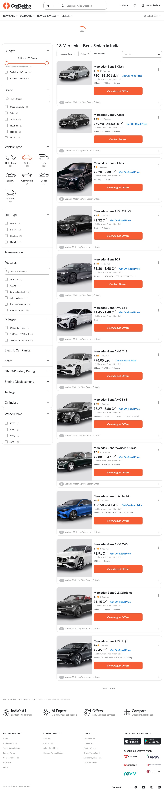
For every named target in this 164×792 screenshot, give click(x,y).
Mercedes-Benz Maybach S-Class (115, 448)
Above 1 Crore (19, 78)
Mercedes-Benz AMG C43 (110, 351)
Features (11, 262)
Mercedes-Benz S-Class (109, 163)
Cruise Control (20, 291)
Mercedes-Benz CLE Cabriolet (113, 592)
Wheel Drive (13, 414)
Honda (15, 131)
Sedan (27, 163)
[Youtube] (143, 787)
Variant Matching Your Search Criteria (80, 247)
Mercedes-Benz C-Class (109, 114)
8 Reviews (104, 549)
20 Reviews (105, 71)
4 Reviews (104, 404)
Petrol (15, 229)
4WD (14, 435)
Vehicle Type (13, 147)
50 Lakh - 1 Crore (20, 72)
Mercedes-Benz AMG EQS (110, 641)
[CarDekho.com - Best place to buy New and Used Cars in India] (17, 5)
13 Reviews (105, 215)
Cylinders (11, 402)
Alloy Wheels (19, 298)
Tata (14, 113)
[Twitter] (136, 787)
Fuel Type (11, 215)
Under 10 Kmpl (19, 327)
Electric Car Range (17, 350)
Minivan (10, 198)
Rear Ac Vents (19, 310)
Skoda (15, 138)
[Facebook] (129, 787)
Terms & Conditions (11, 748)
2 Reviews (102, 167)
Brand (9, 90)
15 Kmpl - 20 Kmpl (21, 334)
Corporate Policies (11, 758)
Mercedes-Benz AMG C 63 (110, 544)
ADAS (15, 285)
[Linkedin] (159, 787)
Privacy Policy (9, 753)
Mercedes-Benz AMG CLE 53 (112, 211)
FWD (14, 423)
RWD (15, 429)
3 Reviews (104, 597)
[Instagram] (151, 787)
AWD (15, 442)
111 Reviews (105, 119)
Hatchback (10, 163)
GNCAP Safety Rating (20, 371)
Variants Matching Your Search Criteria (81, 102)
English (123, 5)
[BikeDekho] (130, 757)
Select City (152, 15)
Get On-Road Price (132, 75)
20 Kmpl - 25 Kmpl (21, 340)
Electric (16, 235)
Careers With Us (10, 743)
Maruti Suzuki (19, 106)
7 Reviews (104, 356)
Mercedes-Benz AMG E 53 (110, 307)
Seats (8, 361)
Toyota (15, 119)
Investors (7, 762)
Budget (10, 51)
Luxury (10, 180)
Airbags (10, 392)
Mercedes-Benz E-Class (109, 66)
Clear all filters (99, 53)
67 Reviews (105, 452)
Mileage (10, 319)
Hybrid (15, 242)
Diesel (15, 223)
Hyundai (16, 125)
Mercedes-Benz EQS (107, 259)
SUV (44, 163)
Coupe (44, 180)
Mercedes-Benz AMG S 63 (110, 399)
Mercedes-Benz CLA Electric (112, 496)
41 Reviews (105, 264)
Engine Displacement (19, 381)
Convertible (27, 180)
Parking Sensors (20, 304)
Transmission (14, 252)
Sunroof (16, 279)
